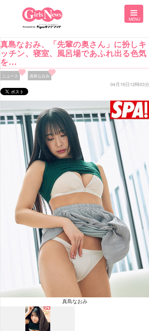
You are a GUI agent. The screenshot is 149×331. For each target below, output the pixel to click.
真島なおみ (40, 75)
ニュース (10, 75)
